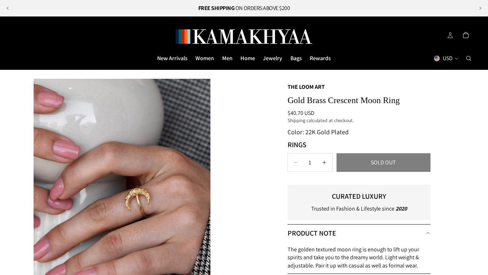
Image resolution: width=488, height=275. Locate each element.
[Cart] (466, 35)
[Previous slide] (8, 8)
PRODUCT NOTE (312, 233)
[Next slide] (480, 8)
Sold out (383, 162)
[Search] (469, 58)
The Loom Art (306, 87)
